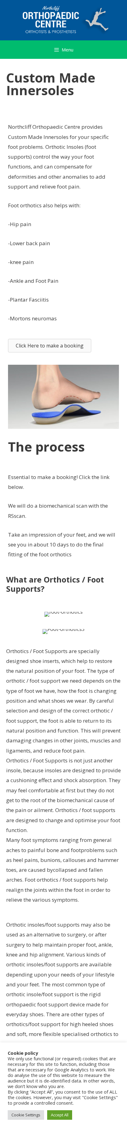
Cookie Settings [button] (25, 1115)
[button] (49, 345)
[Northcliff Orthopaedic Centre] (63, 18)
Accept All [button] (59, 1115)
